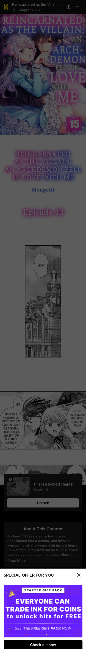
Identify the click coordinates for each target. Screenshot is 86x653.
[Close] (78, 575)
